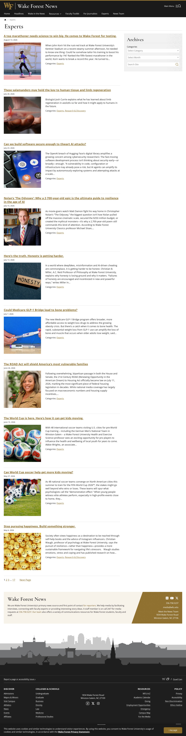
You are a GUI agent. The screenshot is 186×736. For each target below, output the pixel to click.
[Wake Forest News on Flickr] (167, 598)
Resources (54, 13)
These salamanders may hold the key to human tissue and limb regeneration (57, 90)
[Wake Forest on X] (93, 704)
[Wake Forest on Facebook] (87, 704)
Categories (132, 46)
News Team (118, 13)
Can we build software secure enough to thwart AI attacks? (45, 144)
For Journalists (90, 13)
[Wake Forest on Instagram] (98, 704)
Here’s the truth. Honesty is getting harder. (34, 256)
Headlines (19, 13)
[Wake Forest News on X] (176, 598)
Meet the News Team (168, 611)
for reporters (89, 605)
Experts (105, 13)
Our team (37, 612)
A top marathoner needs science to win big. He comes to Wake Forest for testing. (60, 36)
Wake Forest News (37, 6)
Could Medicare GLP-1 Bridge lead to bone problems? (40, 310)
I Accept (173, 730)
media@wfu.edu (170, 607)
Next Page (25, 580)
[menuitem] (7, 20)
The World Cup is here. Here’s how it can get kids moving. (43, 418)
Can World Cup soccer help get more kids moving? (38, 472)
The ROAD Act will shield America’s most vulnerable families (46, 364)
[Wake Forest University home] (8, 6)
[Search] (177, 64)
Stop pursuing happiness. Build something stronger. (40, 526)
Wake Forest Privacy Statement (74, 731)
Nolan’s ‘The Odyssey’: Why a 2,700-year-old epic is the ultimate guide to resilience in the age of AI (61, 200)
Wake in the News (36, 13)
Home (7, 13)
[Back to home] (5, 20)
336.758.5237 (25, 612)
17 (13, 580)
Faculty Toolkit (72, 13)
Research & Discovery (75, 110)
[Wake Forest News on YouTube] (172, 598)
